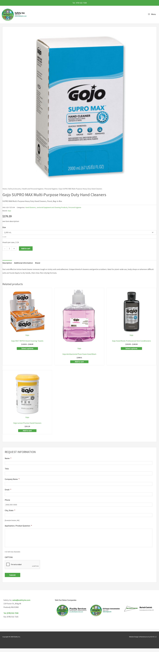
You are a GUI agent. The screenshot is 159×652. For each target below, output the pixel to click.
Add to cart (25, 248)
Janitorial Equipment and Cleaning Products (52, 207)
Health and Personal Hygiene (32, 189)
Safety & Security (14, 189)
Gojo (9, 211)
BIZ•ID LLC (153, 637)
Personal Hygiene (51, 189)
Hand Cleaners (30, 207)
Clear (4, 237)
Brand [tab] (37, 263)
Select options (27, 348)
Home (4, 189)
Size (4, 227)
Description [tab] (7, 263)
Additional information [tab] (23, 263)
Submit (12, 575)
